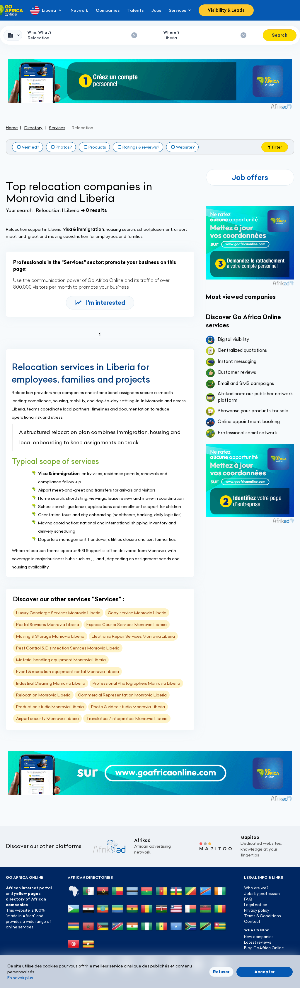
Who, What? (39, 32)
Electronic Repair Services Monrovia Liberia (133, 636)
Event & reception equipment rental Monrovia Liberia (67, 671)
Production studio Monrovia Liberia (50, 706)
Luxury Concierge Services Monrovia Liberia (58, 612)
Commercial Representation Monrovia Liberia (122, 695)
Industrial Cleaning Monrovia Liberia (50, 683)
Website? (185, 147)
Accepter (264, 971)
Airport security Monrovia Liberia (47, 718)
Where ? (171, 32)
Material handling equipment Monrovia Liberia (61, 659)
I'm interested (105, 302)
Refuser (221, 971)
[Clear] (134, 35)
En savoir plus (20, 977)
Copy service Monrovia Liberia (137, 612)
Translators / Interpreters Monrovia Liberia (127, 718)
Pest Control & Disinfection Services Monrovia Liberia (68, 648)
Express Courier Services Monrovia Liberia (126, 624)
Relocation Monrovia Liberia (43, 695)
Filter (277, 147)
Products (97, 147)
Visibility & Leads (226, 10)
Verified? (30, 147)
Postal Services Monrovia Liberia (47, 624)
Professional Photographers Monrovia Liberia (136, 683)
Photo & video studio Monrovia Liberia (128, 706)
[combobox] (13, 35)
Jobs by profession (262, 893)
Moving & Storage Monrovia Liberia (50, 636)
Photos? (64, 147)
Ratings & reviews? (140, 147)
